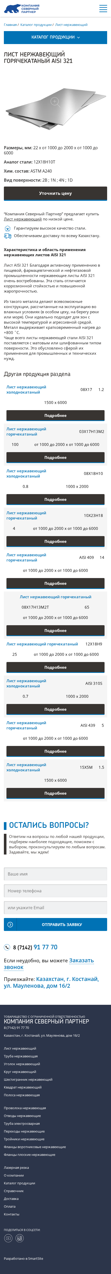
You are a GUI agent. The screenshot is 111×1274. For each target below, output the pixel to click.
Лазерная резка (16, 1167)
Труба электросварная (22, 1123)
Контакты (11, 1214)
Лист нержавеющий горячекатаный (26, 431)
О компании (14, 1175)
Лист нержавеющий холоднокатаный (26, 389)
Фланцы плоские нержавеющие (29, 1154)
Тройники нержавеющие (24, 1139)
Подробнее (55, 415)
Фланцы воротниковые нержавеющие (35, 1146)
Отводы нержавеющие (22, 1115)
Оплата (9, 1206)
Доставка (11, 1198)
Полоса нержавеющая (22, 1095)
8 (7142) (35, 948)
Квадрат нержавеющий (23, 1087)
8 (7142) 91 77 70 (16, 1027)
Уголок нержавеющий (22, 1064)
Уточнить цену (55, 193)
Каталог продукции (19, 1183)
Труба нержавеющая (21, 1056)
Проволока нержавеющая (25, 1108)
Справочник (14, 1190)
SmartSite (35, 1258)
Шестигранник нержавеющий (28, 1079)
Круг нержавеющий (20, 1071)
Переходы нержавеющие (24, 1131)
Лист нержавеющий (23, 219)
